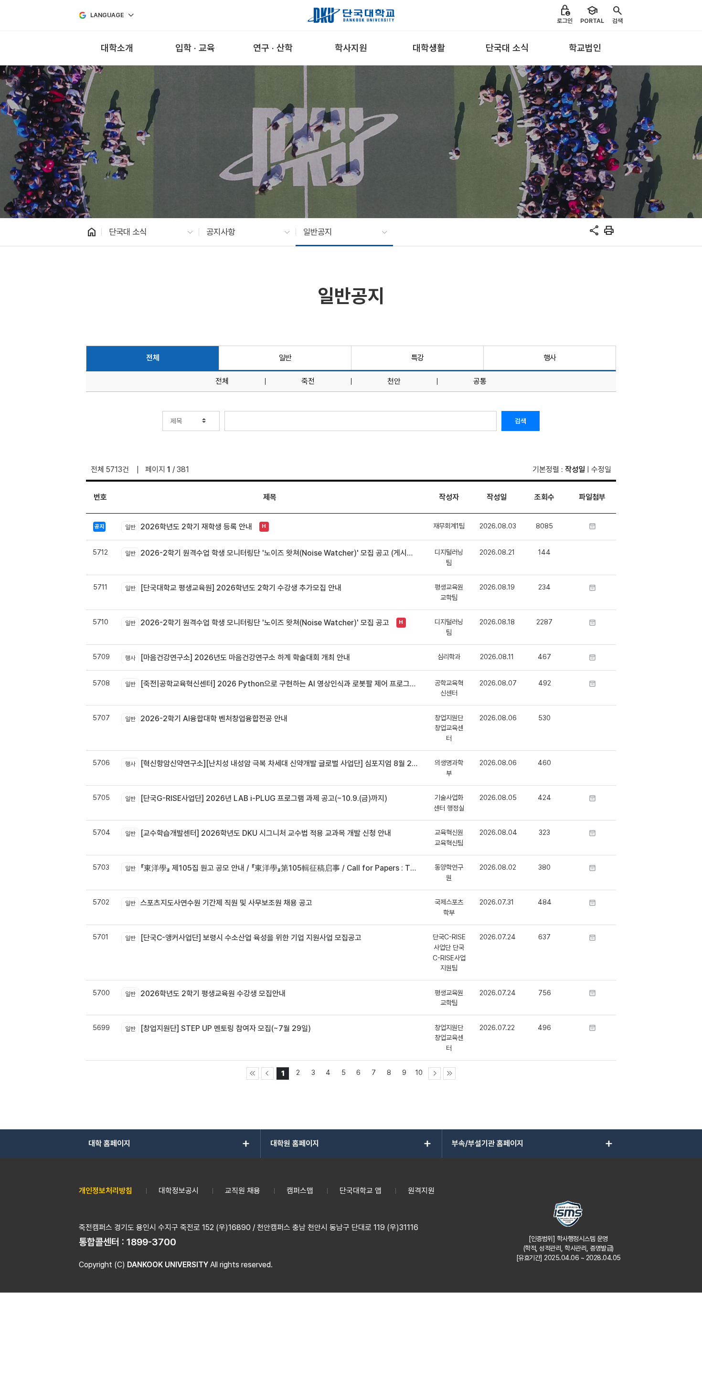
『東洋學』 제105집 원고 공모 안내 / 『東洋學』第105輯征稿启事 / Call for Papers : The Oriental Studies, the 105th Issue (271, 868)
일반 (285, 357)
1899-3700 (151, 1242)
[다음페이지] (434, 1073)
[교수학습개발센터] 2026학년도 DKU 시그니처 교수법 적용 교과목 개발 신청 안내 (258, 833)
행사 (549, 357)
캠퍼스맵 (300, 1190)
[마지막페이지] (449, 1073)
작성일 (575, 469)
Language (107, 15)
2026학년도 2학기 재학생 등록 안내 (188, 526)
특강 (417, 357)
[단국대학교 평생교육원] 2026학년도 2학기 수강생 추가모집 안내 (233, 587)
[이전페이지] (267, 1073)
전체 (152, 357)
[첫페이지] (252, 1073)
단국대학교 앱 (361, 1190)
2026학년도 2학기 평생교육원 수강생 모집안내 (205, 993)
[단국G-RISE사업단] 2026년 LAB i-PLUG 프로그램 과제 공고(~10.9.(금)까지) (256, 798)
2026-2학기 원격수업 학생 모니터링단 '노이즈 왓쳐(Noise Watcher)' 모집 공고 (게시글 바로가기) (271, 553)
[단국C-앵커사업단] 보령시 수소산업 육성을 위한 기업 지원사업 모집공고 (243, 937)
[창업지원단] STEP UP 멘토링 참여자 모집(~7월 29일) (217, 1028)
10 (419, 1072)
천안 (394, 381)
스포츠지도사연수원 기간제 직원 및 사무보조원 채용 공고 (218, 902)
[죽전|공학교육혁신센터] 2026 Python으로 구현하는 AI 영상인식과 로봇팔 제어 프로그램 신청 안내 (271, 683)
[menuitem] (117, 48)
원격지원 (421, 1190)
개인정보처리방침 (105, 1190)
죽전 (308, 381)
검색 (520, 421)
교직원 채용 (242, 1190)
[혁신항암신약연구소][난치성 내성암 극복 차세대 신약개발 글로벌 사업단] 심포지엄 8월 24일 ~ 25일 (271, 763)
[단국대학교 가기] (351, 15)
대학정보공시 (179, 1190)
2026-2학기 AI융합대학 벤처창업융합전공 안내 (206, 718)
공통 (480, 381)
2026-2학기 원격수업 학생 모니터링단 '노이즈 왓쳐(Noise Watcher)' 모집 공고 (257, 622)
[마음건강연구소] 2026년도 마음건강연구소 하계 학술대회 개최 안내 (237, 657)
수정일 (601, 469)
